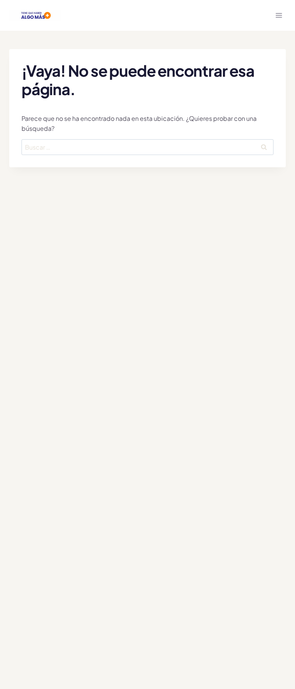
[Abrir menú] (279, 15)
